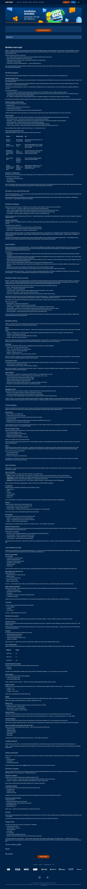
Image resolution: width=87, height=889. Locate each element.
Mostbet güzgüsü (43, 856)
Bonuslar (30, 2)
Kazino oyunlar (25, 2)
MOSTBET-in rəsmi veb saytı (43, 30)
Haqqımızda (35, 864)
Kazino (18, 2)
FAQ (53, 864)
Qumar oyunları (35, 2)
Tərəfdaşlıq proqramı (47, 864)
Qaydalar (40, 864)
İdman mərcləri (41, 2)
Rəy (20, 2)
